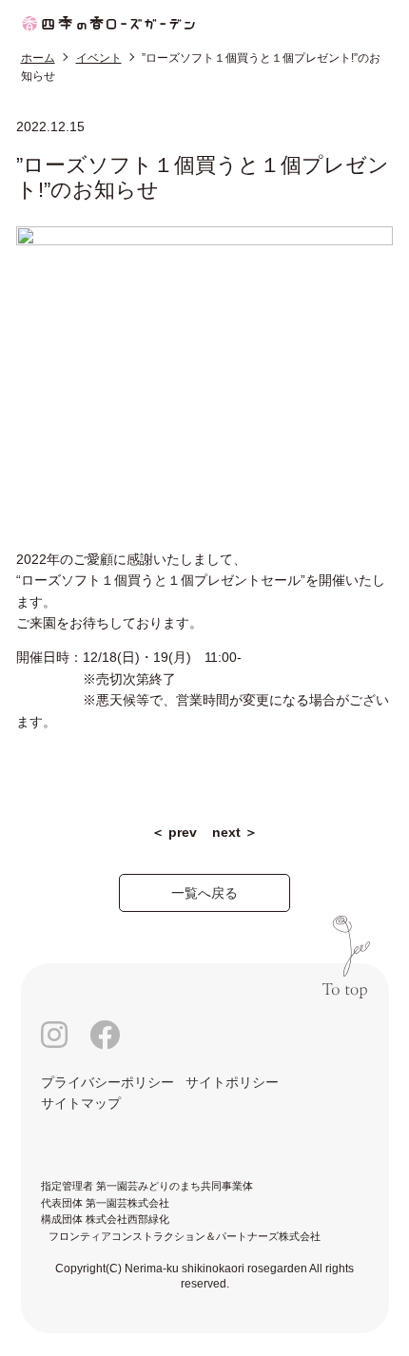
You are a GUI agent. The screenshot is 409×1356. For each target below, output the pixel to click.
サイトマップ (81, 1103)
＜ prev (174, 832)
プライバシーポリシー (107, 1082)
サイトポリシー (232, 1082)
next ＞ (235, 832)
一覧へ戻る (204, 893)
